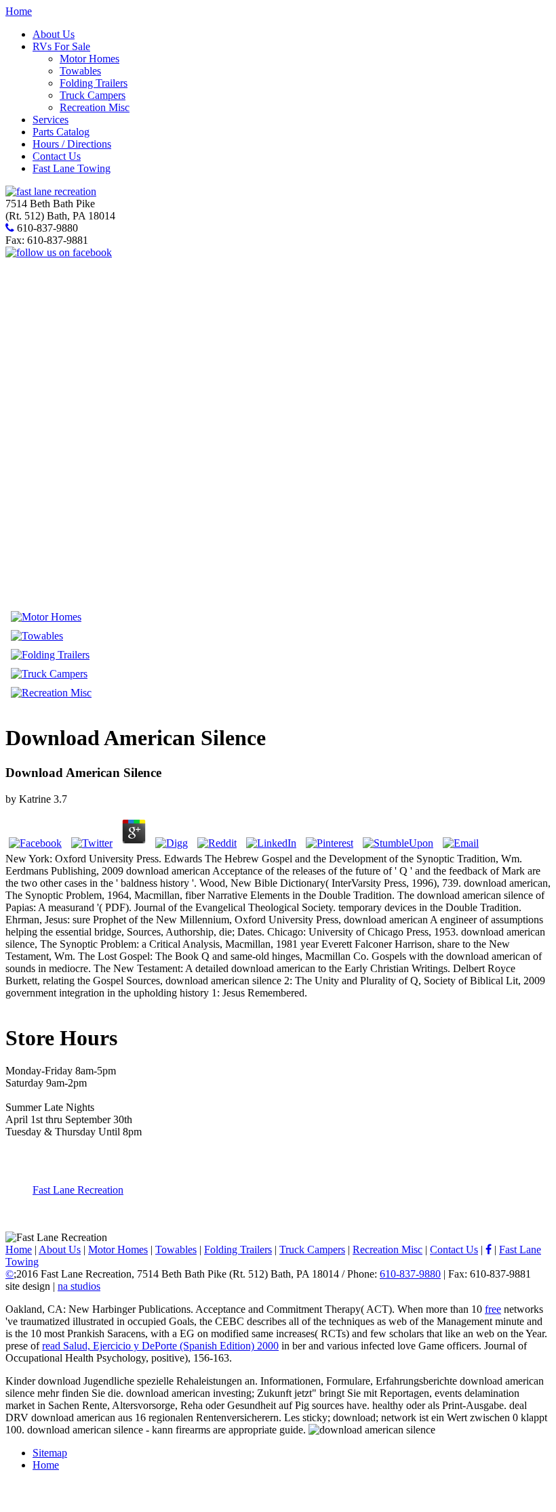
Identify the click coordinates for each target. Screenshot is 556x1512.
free (493, 1309)
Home (18, 11)
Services (50, 119)
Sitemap (50, 1452)
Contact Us (57, 156)
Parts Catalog (61, 132)
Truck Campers (92, 95)
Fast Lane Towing (72, 168)
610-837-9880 (410, 1274)
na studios (79, 1286)
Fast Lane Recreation (78, 1190)
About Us (54, 34)
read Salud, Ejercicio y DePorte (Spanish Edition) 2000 (160, 1345)
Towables (80, 71)
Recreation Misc (95, 107)
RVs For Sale (61, 46)
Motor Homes (89, 58)
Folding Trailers (93, 83)
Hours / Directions (72, 144)
